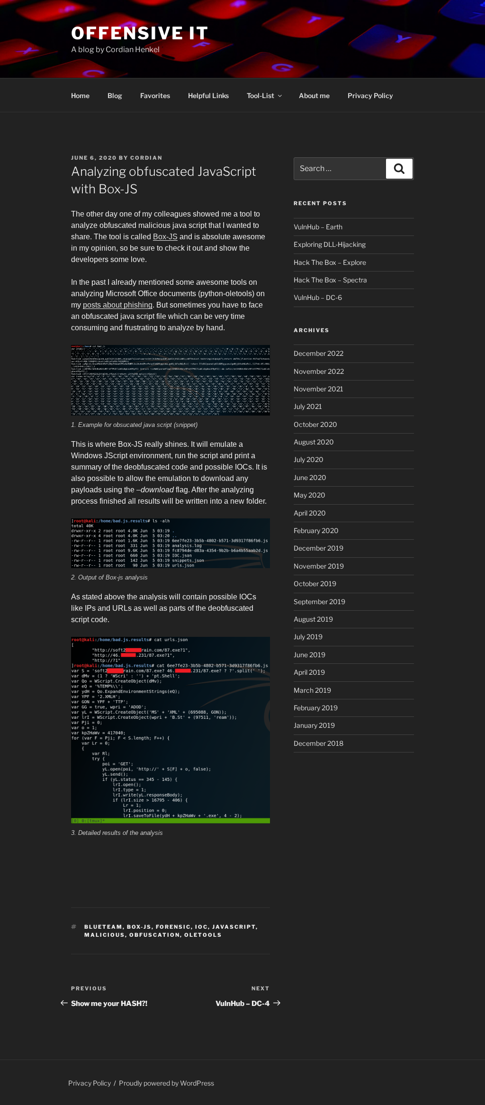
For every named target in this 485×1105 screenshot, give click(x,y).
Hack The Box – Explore (330, 262)
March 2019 (312, 690)
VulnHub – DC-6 (318, 297)
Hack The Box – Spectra (330, 280)
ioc (201, 927)
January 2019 (314, 725)
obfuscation (154, 935)
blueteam (103, 927)
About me (314, 95)
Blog (115, 95)
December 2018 (318, 743)
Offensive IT (140, 33)
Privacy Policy (370, 95)
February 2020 (316, 530)
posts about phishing (118, 305)
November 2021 (318, 389)
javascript (234, 927)
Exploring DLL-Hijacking (330, 244)
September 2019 (319, 602)
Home (80, 95)
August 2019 (313, 619)
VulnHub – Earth (318, 227)
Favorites (155, 95)
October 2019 (315, 584)
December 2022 (318, 353)
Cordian (146, 157)
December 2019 (318, 548)
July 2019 (308, 637)
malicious (104, 935)
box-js (139, 927)
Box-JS (165, 237)
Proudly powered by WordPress (166, 1083)
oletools (203, 935)
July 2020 (308, 459)
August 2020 (314, 442)
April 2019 (309, 672)
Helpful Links (208, 95)
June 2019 (309, 655)
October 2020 (315, 424)
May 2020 (309, 495)
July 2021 (308, 406)
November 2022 (319, 371)
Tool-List (260, 95)
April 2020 (310, 513)
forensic (173, 927)
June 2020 (310, 477)
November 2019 (319, 566)
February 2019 (316, 708)
